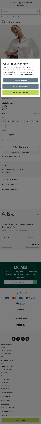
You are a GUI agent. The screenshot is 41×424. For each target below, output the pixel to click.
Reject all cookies (20, 86)
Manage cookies (20, 80)
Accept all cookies (20, 92)
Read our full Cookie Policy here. (21, 74)
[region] (20, 78)
